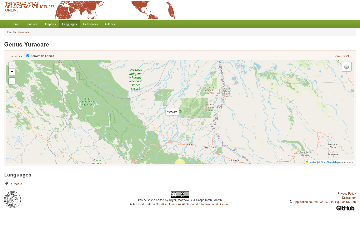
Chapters (50, 24)
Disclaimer (349, 197)
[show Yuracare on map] (6, 184)
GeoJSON (342, 56)
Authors (110, 24)
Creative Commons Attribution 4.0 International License (192, 204)
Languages (69, 24)
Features (32, 24)
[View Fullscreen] (12, 81)
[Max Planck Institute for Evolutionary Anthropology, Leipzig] (12, 199)
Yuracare (24, 32)
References (90, 24)
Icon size (14, 56)
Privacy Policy (347, 193)
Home (15, 24)
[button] (180, 112)
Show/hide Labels (42, 56)
